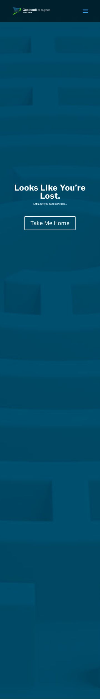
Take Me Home (50, 223)
